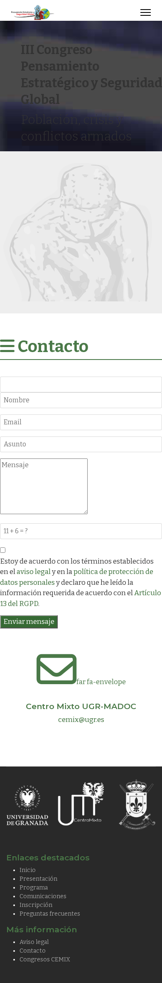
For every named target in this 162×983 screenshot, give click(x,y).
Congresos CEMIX (45, 959)
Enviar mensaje (28, 621)
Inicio (28, 870)
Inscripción (36, 905)
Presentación (38, 878)
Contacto (33, 950)
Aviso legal (34, 942)
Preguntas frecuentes (50, 913)
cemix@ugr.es (81, 719)
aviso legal (34, 571)
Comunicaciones (43, 896)
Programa (34, 887)
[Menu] (145, 12)
